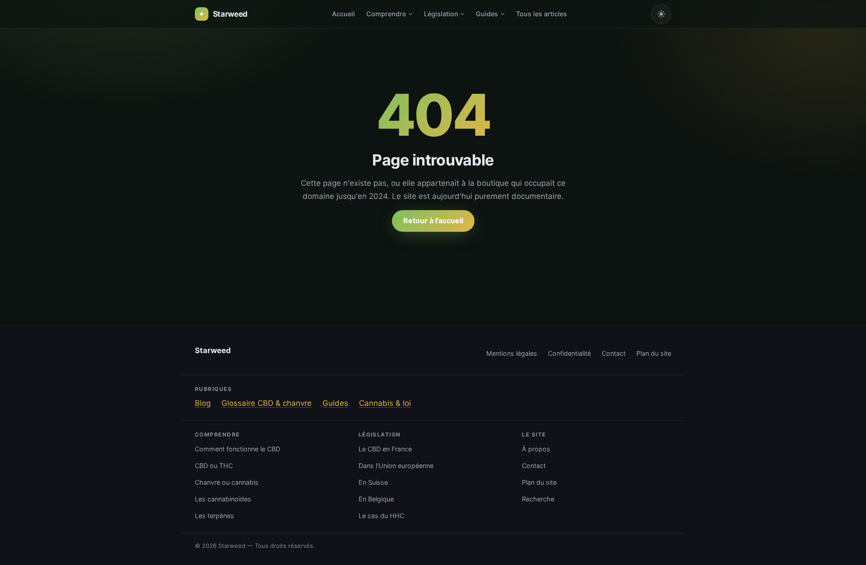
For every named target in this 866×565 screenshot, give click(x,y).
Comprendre (386, 14)
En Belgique (376, 499)
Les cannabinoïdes (223, 499)
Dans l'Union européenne (396, 465)
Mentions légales (511, 353)
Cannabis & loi (385, 403)
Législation (441, 14)
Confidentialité (569, 353)
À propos (536, 449)
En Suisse (373, 482)
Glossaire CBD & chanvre (266, 403)
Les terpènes (214, 515)
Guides (487, 14)
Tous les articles (541, 14)
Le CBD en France (385, 449)
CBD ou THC (214, 465)
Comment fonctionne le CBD (237, 449)
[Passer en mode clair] (661, 14)
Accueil (343, 14)
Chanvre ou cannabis (226, 482)
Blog (203, 403)
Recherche (538, 499)
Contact (614, 353)
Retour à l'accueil (433, 220)
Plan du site (653, 353)
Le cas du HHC (381, 515)
